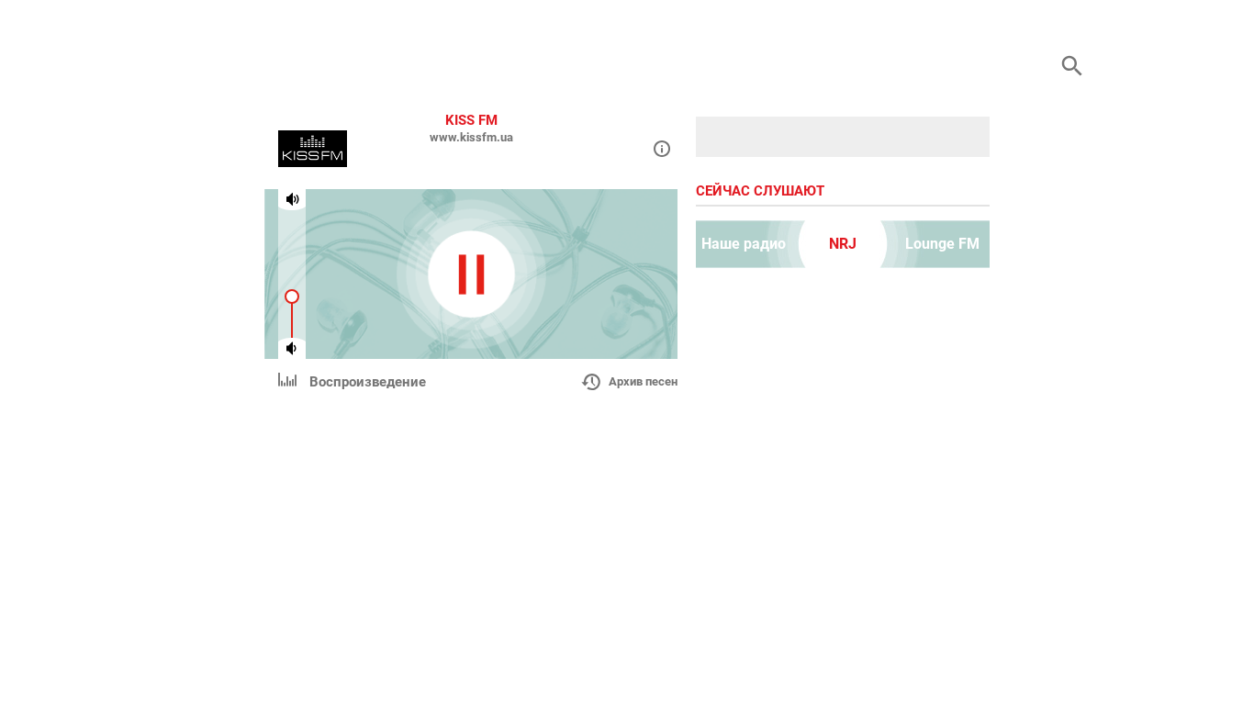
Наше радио (743, 243)
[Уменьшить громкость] (292, 348)
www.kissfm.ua (471, 137)
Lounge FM (942, 243)
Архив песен (641, 381)
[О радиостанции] (661, 151)
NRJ (843, 243)
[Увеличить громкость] (292, 199)
